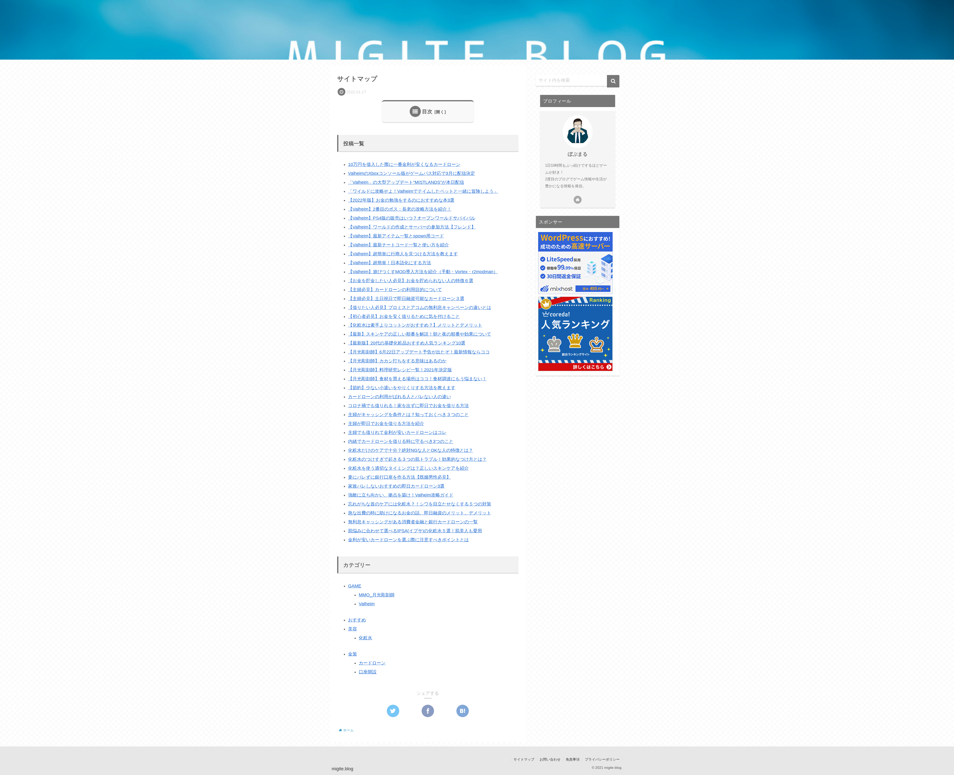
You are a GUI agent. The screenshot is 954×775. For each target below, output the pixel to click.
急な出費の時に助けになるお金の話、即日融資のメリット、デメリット (419, 512)
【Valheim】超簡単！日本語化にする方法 (389, 262)
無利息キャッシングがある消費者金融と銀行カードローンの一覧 (413, 521)
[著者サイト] (578, 200)
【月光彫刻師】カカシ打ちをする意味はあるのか (397, 360)
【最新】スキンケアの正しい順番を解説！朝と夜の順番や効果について (419, 334)
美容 (352, 628)
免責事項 (573, 759)
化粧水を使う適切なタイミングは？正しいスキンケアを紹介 (408, 468)
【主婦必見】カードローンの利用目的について (395, 289)
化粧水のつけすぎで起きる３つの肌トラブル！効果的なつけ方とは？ (417, 459)
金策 (352, 654)
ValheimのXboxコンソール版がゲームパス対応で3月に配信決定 (411, 173)
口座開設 (368, 671)
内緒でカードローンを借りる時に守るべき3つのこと (400, 441)
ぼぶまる (578, 154)
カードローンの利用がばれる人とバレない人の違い (399, 396)
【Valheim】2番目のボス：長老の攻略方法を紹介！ (399, 209)
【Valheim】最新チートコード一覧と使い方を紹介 (398, 244)
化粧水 (365, 637)
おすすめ (357, 620)
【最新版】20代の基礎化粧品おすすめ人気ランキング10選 (406, 343)
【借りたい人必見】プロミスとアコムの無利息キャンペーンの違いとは (419, 307)
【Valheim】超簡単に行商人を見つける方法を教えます (403, 253)
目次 (427, 111)
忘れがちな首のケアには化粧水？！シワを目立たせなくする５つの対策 (419, 504)
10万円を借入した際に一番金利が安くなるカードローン (404, 164)
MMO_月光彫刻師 (377, 594)
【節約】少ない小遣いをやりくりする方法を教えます (401, 387)
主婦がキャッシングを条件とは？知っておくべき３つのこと (408, 414)
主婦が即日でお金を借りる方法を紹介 (386, 423)
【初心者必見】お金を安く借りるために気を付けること (404, 316)
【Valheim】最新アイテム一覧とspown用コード (396, 235)
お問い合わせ (550, 759)
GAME (354, 585)
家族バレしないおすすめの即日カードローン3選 (396, 486)
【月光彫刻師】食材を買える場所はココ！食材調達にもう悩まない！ (417, 378)
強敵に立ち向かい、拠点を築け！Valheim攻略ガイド (400, 495)
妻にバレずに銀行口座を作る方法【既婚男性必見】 (399, 477)
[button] (613, 81)
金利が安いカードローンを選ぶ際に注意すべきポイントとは (408, 539)
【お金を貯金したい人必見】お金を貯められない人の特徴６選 (410, 280)
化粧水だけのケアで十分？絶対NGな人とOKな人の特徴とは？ (410, 450)
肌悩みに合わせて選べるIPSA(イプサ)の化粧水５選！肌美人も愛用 (415, 530)
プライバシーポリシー (602, 759)
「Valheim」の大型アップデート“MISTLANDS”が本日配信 (406, 182)
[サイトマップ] (462, 711)
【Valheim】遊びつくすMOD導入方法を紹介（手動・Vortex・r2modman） (423, 271)
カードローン (372, 662)
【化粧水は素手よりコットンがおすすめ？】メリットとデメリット (415, 325)
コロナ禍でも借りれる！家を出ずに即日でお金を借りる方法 (408, 405)
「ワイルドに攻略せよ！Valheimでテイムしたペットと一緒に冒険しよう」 (423, 191)
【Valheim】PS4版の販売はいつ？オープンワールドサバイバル (411, 218)
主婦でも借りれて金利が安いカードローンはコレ (397, 432)
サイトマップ (524, 759)
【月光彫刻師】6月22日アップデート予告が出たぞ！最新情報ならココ (419, 351)
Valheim (367, 603)
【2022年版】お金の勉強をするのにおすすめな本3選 (401, 200)
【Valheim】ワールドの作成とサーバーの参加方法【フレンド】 (412, 227)
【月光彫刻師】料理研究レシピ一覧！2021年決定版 (400, 369)
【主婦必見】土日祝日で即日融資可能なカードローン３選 (406, 298)
